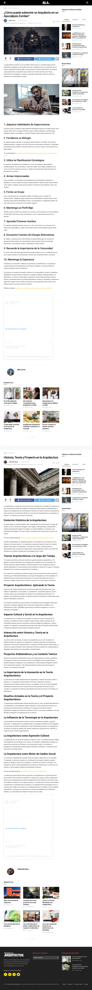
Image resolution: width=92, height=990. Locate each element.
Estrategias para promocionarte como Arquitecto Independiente (79, 45)
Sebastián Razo (13, 462)
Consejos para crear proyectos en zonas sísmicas (30, 902)
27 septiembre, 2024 (29, 907)
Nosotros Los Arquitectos (14, 984)
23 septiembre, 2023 (48, 932)
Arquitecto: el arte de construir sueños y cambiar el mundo (33, 288)
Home (5, 8)
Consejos (28, 897)
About (64, 984)
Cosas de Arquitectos (13, 8)
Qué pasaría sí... (22, 23)
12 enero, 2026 (8, 431)
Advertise (70, 984)
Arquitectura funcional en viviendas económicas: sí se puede (31, 426)
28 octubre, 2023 (28, 930)
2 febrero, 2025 (8, 905)
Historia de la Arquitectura (20, 464)
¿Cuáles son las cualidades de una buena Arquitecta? (37, 538)
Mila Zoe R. (12, 20)
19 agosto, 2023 (25, 462)
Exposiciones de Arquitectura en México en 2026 (50, 403)
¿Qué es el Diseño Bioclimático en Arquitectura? (48, 902)
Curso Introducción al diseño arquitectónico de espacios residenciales (31, 926)
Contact (86, 984)
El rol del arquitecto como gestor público (75, 83)
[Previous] (30, 437)
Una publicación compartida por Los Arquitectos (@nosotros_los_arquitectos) (28, 356)
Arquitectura (11, 453)
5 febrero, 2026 (47, 407)
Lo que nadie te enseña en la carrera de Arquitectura (11, 426)
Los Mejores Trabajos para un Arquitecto (33, 771)
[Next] (33, 437)
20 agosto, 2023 (22, 20)
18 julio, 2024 (46, 907)
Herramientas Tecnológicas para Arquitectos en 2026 (29, 403)
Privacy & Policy (78, 984)
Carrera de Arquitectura (9, 421)
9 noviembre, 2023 (9, 928)
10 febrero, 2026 (9, 405)
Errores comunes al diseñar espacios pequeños (48, 426)
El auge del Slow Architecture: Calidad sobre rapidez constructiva (80, 92)
